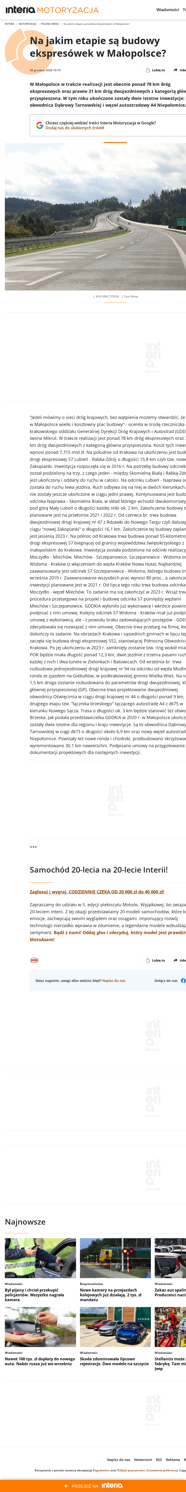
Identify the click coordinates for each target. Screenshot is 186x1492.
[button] (168, 10)
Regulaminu (101, 1470)
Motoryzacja (27, 23)
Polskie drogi (50, 23)
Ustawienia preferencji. (162, 1470)
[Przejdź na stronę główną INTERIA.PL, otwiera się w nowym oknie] (21, 10)
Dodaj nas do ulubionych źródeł (101, 127)
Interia (9, 23)
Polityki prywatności (131, 1470)
